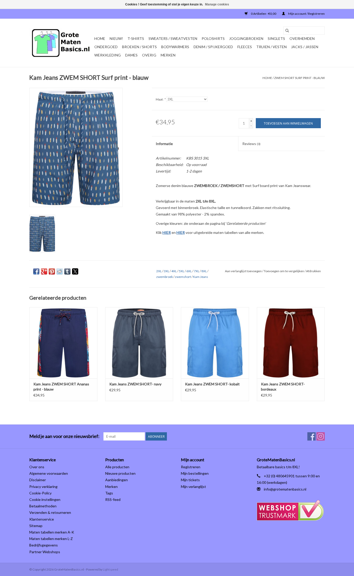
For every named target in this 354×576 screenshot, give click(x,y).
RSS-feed (113, 499)
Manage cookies (217, 4)
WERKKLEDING (107, 55)
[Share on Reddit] (59, 271)
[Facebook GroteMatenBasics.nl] (311, 436)
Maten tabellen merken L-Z (51, 538)
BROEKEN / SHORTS (139, 47)
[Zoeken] (287, 30)
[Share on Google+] (44, 271)
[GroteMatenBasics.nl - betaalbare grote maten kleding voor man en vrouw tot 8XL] (61, 43)
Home (99, 38)
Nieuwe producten (120, 473)
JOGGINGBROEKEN (246, 38)
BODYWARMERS (175, 47)
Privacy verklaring (43, 486)
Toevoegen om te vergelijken (284, 271)
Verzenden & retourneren (50, 512)
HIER (166, 232)
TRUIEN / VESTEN (271, 47)
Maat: (160, 99)
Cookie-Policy (40, 493)
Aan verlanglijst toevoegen (243, 271)
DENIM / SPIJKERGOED (213, 47)
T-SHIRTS (136, 38)
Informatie (164, 143)
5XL (181, 271)
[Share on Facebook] (36, 271)
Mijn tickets (190, 480)
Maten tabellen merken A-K (51, 532)
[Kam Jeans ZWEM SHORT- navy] (139, 342)
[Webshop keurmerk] (291, 510)
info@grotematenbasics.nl (285, 489)
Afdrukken (313, 271)
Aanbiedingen (116, 480)
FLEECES (244, 47)
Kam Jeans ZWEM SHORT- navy (135, 384)
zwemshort (183, 277)
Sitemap (36, 525)
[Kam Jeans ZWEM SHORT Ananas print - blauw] (63, 342)
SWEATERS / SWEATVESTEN (172, 38)
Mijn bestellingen (195, 473)
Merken (168, 55)
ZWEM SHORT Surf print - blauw (299, 78)
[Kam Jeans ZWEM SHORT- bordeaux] (291, 342)
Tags (109, 493)
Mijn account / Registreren (306, 14)
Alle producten (117, 467)
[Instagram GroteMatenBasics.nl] (320, 436)
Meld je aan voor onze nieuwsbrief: (64, 436)
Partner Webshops (44, 552)
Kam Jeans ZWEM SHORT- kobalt (212, 384)
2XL (159, 271)
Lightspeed (110, 569)
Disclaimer (37, 480)
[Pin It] (52, 271)
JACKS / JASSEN (304, 47)
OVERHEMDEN (302, 38)
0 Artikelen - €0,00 (263, 14)
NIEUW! (116, 38)
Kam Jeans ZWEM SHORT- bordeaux (283, 386)
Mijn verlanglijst (193, 486)
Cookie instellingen (44, 499)
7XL (196, 271)
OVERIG (149, 55)
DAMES (131, 55)
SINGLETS (276, 38)
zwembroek (164, 277)
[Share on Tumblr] (67, 271)
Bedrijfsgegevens (43, 545)
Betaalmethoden (42, 506)
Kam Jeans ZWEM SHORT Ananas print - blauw (61, 386)
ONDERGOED (106, 47)
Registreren (190, 467)
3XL (166, 271)
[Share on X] (75, 271)
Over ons (36, 467)
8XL (204, 271)
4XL (174, 271)
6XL (189, 271)
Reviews (251, 143)
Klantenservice (41, 519)
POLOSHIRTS (213, 38)
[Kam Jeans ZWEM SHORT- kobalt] (215, 342)
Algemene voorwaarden (48, 473)
